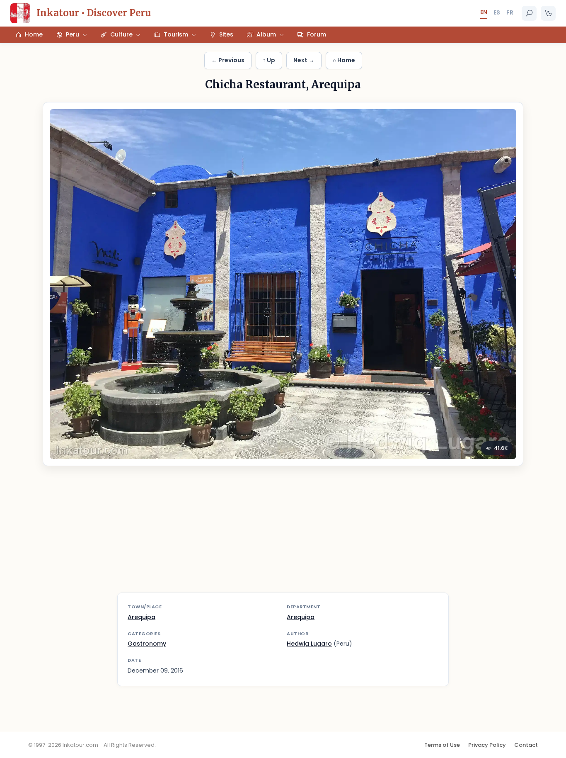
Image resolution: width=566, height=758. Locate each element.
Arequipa (141, 617)
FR (509, 12)
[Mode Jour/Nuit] (548, 13)
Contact (526, 745)
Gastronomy (147, 643)
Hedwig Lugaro (309, 643)
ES (496, 12)
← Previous (227, 60)
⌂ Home (344, 60)
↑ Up (269, 60)
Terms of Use (442, 745)
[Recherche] (529, 13)
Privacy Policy (487, 745)
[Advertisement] (283, 534)
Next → (303, 60)
